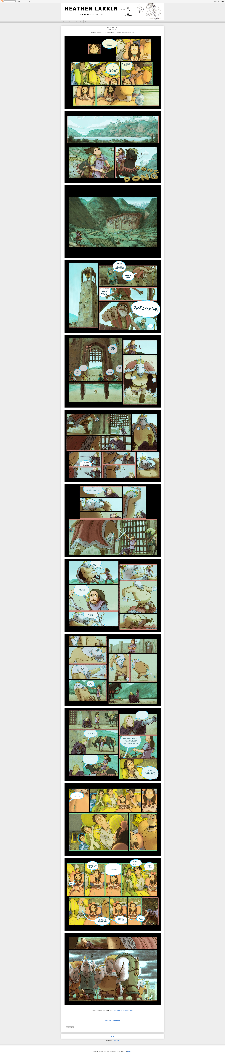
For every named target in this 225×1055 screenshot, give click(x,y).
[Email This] (67, 1027)
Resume (87, 21)
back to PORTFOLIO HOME (112, 1020)
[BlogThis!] (68, 1027)
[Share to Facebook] (72, 1027)
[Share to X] (70, 1027)
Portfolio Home (67, 21)
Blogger (129, 1051)
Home (112, 1036)
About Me (79, 21)
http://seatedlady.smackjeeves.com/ (123, 1010)
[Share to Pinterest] (73, 1027)
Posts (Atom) (116, 1040)
